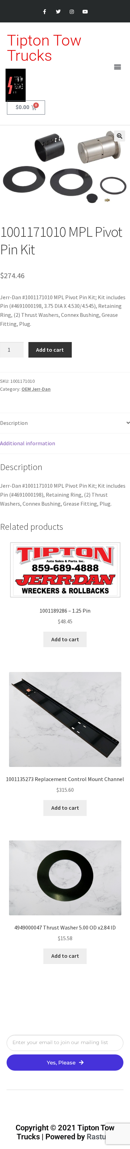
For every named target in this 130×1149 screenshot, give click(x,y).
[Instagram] (72, 12)
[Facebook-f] (44, 12)
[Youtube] (85, 12)
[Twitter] (58, 12)
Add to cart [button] (65, 639)
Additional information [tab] (27, 443)
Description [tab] (14, 422)
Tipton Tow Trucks (44, 48)
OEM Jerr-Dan (36, 389)
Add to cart (50, 349)
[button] (117, 66)
